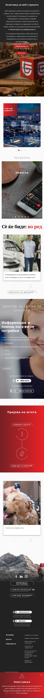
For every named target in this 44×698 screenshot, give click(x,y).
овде (24, 42)
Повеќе (22, 53)
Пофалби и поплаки (31, 635)
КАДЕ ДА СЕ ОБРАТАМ (22, 466)
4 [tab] (25, 94)
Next (30, 286)
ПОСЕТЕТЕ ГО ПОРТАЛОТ (22, 292)
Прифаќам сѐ (22, 46)
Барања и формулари (28, 661)
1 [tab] (15, 94)
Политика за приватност (23, 29)
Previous (13, 286)
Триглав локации (22, 595)
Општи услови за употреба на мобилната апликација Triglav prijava (31, 654)
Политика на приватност (29, 647)
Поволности (11, 644)
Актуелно (10, 635)
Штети (8, 639)
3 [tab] (22, 94)
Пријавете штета (22, 424)
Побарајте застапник (22, 583)
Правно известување (32, 638)
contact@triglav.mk (23, 590)
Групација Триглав (11, 672)
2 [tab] (18, 94)
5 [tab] (29, 94)
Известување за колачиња (30, 642)
